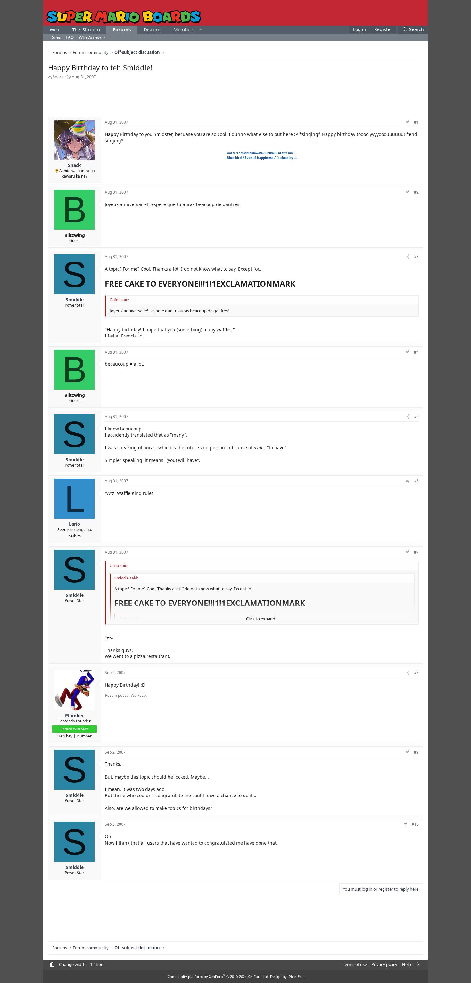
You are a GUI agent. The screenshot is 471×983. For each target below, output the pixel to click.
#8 (416, 672)
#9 (416, 752)
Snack (58, 76)
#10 (415, 824)
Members (183, 29)
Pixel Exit (296, 976)
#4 (416, 352)
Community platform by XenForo (218, 976)
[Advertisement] (235, 97)
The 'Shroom (86, 29)
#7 (416, 552)
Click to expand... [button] (262, 618)
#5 (416, 416)
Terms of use (355, 964)
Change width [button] (72, 964)
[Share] (408, 122)
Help (406, 964)
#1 (416, 122)
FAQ (70, 37)
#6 (416, 481)
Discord (152, 29)
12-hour (97, 964)
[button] (200, 30)
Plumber (84, 736)
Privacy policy (384, 964)
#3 (416, 256)
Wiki (54, 29)
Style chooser (51, 965)
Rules (55, 37)
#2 (416, 192)
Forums (122, 29)
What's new (90, 37)
